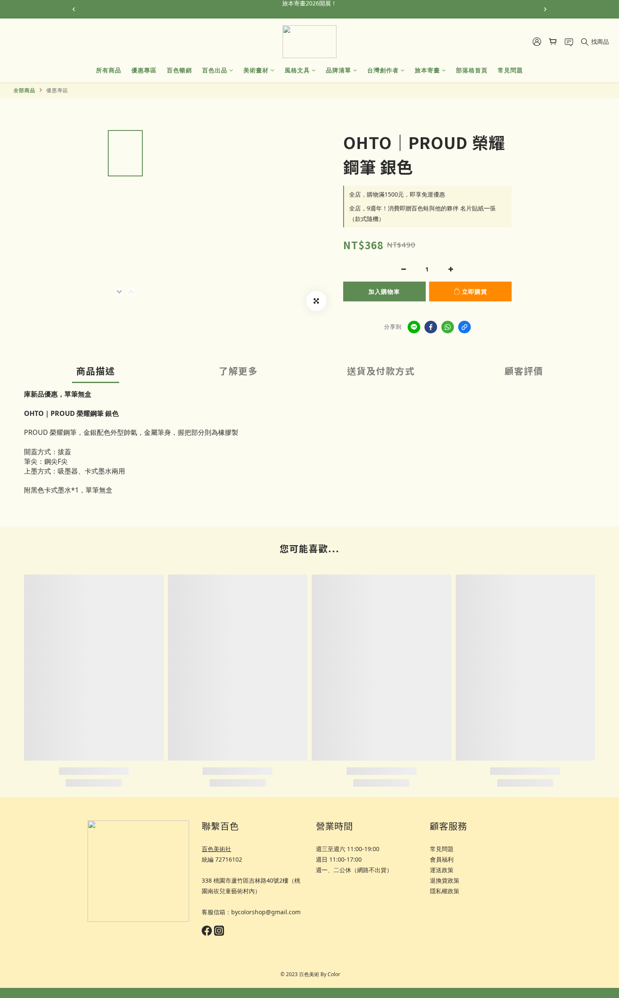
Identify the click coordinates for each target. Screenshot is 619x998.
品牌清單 (338, 70)
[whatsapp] (447, 327)
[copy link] (464, 327)
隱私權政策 (444, 891)
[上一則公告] (73, 9)
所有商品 (108, 70)
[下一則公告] (545, 9)
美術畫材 (256, 70)
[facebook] (430, 327)
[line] (414, 327)
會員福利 (442, 859)
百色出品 (214, 70)
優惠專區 (144, 70)
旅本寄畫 (427, 70)
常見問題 (510, 70)
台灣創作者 (383, 70)
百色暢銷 (179, 70)
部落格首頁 (472, 70)
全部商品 (24, 90)
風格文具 (297, 70)
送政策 (445, 870)
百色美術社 (216, 849)
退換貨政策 (444, 880)
